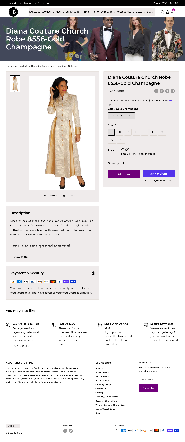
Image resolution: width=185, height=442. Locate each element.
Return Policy (102, 380)
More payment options (159, 180)
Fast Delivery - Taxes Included (138, 153)
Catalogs (34, 12)
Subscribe (148, 388)
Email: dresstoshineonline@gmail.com (29, 3)
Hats (87, 12)
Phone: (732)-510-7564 (165, 3)
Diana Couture (117, 91)
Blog (150, 12)
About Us (99, 368)
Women (46, 12)
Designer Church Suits (106, 401)
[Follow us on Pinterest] (71, 431)
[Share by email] (173, 91)
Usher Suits (72, 12)
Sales (139, 12)
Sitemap (99, 392)
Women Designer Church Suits (110, 405)
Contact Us (100, 388)
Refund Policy (102, 376)
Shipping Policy (103, 384)
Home (9, 66)
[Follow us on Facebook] (65, 431)
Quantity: (113, 163)
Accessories (124, 12)
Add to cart (124, 174)
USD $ (10, 426)
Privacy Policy (102, 372)
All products (21, 66)
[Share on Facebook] (156, 91)
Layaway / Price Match (106, 396)
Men (58, 12)
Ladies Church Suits (105, 409)
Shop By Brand (103, 12)
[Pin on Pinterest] (162, 91)
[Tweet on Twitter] (167, 91)
